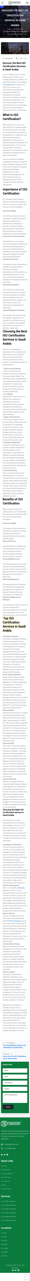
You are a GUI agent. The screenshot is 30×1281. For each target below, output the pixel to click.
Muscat (5, 1240)
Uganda (5, 1252)
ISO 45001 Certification (9, 1209)
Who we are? (7, 1170)
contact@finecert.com (11, 1144)
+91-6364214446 (10, 1148)
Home (5, 1166)
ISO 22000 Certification (9, 1216)
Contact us (6, 1181)
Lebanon (5, 1248)
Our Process (6, 1177)
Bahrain (5, 1256)
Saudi (4, 1233)
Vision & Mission (7, 1173)
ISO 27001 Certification (9, 1213)
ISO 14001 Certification (9, 1205)
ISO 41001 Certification (9, 1220)
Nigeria (5, 1244)
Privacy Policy (7, 1189)
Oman (5, 1237)
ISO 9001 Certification (9, 1201)
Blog (4, 1185)
